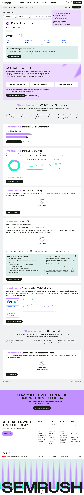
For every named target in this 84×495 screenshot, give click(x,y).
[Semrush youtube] (6, 453)
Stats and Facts (41, 439)
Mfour (50, 435)
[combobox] (48, 16)
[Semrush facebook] (8, 453)
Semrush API (74, 429)
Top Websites (52, 439)
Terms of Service (52, 456)
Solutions (36, 2)
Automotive (9, 31)
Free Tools (51, 441)
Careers (62, 431)
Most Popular (29, 7)
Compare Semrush (42, 435)
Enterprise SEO (52, 427)
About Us (62, 424)
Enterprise (53, 2)
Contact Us (62, 442)
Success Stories (41, 437)
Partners (62, 433)
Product (22, 2)
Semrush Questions (64, 427)
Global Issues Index (64, 437)
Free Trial (40, 433)
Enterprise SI (52, 431)
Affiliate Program (41, 441)
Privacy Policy (41, 456)
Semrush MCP (52, 424)
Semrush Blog (74, 437)
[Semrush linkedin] (2, 453)
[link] (9, 8)
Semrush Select (63, 435)
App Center (51, 437)
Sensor (50, 443)
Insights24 (51, 433)
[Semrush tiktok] (5, 453)
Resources (44, 2)
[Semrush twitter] (9, 453)
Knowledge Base (75, 424)
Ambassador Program (76, 441)
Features (40, 427)
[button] (66, 8)
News (61, 429)
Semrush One (41, 424)
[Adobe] (4, 456)
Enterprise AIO (52, 429)
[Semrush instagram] (3, 453)
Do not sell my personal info (63, 440)
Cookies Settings (64, 456)
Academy (73, 427)
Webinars (73, 439)
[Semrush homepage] (6, 3)
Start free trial (7, 433)
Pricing (29, 2)
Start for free (77, 2)
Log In (69, 2)
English (79, 456)
